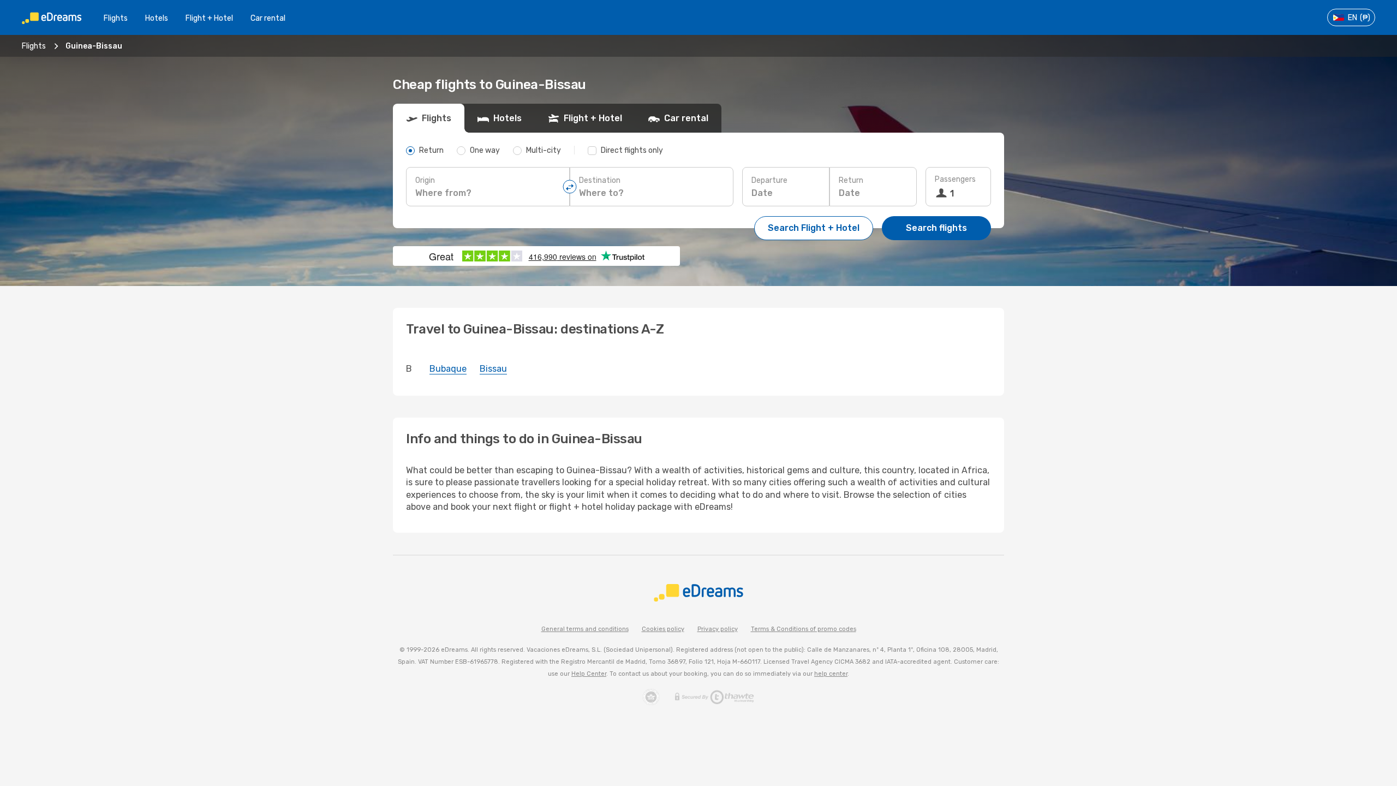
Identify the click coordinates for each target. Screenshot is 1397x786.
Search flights (936, 228)
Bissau (493, 369)
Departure (769, 180)
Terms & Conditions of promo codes (803, 629)
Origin (425, 180)
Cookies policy (663, 629)
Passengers (955, 179)
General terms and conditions (585, 629)
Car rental (267, 18)
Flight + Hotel (209, 18)
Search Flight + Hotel (813, 228)
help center (830, 673)
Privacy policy (717, 629)
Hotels (156, 18)
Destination (599, 180)
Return (851, 180)
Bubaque (448, 369)
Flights (116, 18)
